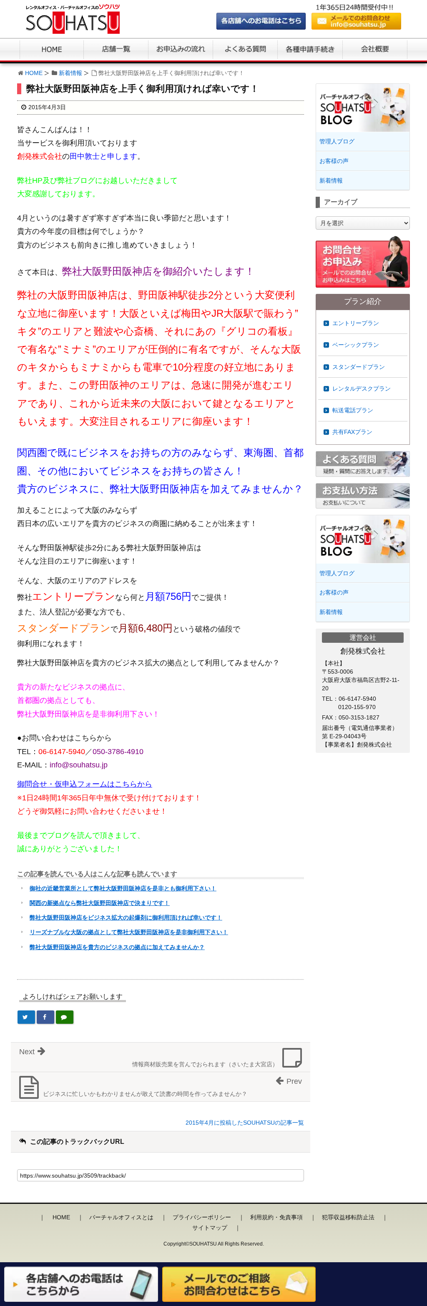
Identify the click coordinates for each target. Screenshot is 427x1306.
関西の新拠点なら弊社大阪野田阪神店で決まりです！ (100, 903)
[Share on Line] (64, 1017)
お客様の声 (334, 161)
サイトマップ (209, 1227)
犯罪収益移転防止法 (348, 1217)
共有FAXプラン (352, 432)
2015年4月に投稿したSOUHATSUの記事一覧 (245, 1122)
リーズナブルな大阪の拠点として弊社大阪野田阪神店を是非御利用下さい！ (129, 932)
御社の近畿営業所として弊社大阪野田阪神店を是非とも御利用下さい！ (123, 888)
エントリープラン (355, 323)
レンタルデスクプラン (361, 388)
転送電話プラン (352, 410)
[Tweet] (26, 1017)
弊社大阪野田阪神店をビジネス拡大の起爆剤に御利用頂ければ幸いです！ (126, 917)
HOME (34, 73)
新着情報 (70, 73)
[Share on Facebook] (45, 1017)
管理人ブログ (336, 141)
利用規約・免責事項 (276, 1217)
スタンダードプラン (358, 366)
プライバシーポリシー (202, 1217)
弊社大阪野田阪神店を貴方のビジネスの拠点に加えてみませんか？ (117, 947)
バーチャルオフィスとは (121, 1217)
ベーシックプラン (355, 344)
